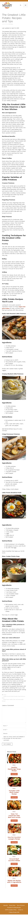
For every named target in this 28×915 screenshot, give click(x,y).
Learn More (14, 774)
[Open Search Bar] (20, 5)
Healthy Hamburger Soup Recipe (14, 769)
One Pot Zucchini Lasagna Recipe (14, 838)
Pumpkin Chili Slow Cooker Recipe (14, 792)
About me (5, 905)
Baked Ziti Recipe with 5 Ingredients (14, 881)
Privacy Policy (12, 905)
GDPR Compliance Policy (11, 909)
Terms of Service (21, 905)
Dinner (4, 694)
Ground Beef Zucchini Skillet (14, 859)
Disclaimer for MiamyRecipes (14, 907)
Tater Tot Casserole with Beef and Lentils (14, 815)
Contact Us (20, 909)
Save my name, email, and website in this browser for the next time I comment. (14, 738)
